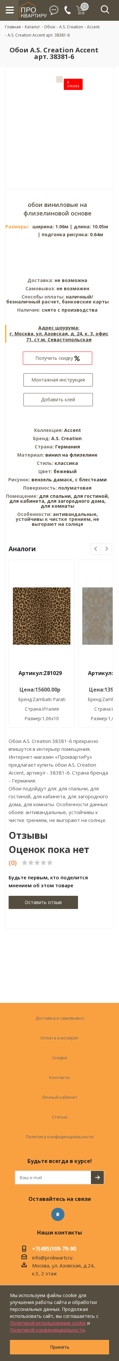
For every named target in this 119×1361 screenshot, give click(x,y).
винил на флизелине (71, 455)
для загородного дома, (76, 501)
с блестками (91, 479)
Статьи (59, 1117)
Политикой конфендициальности (47, 1330)
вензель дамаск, (53, 479)
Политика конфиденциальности (60, 1137)
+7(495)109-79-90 (54, 1249)
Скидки (59, 1058)
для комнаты (57, 506)
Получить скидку (54, 358)
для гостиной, (91, 496)
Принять (59, 1347)
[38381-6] (59, 123)
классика (66, 463)
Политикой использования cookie (48, 1323)
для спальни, (55, 496)
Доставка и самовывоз (59, 1018)
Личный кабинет (59, 1097)
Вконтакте (57, 1214)
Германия (67, 446)
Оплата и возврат (59, 1038)
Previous (96, 549)
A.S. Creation (66, 438)
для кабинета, (27, 501)
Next (106, 549)
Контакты (59, 1077)
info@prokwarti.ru (52, 1257)
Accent (72, 430)
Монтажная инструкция (58, 380)
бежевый (65, 471)
